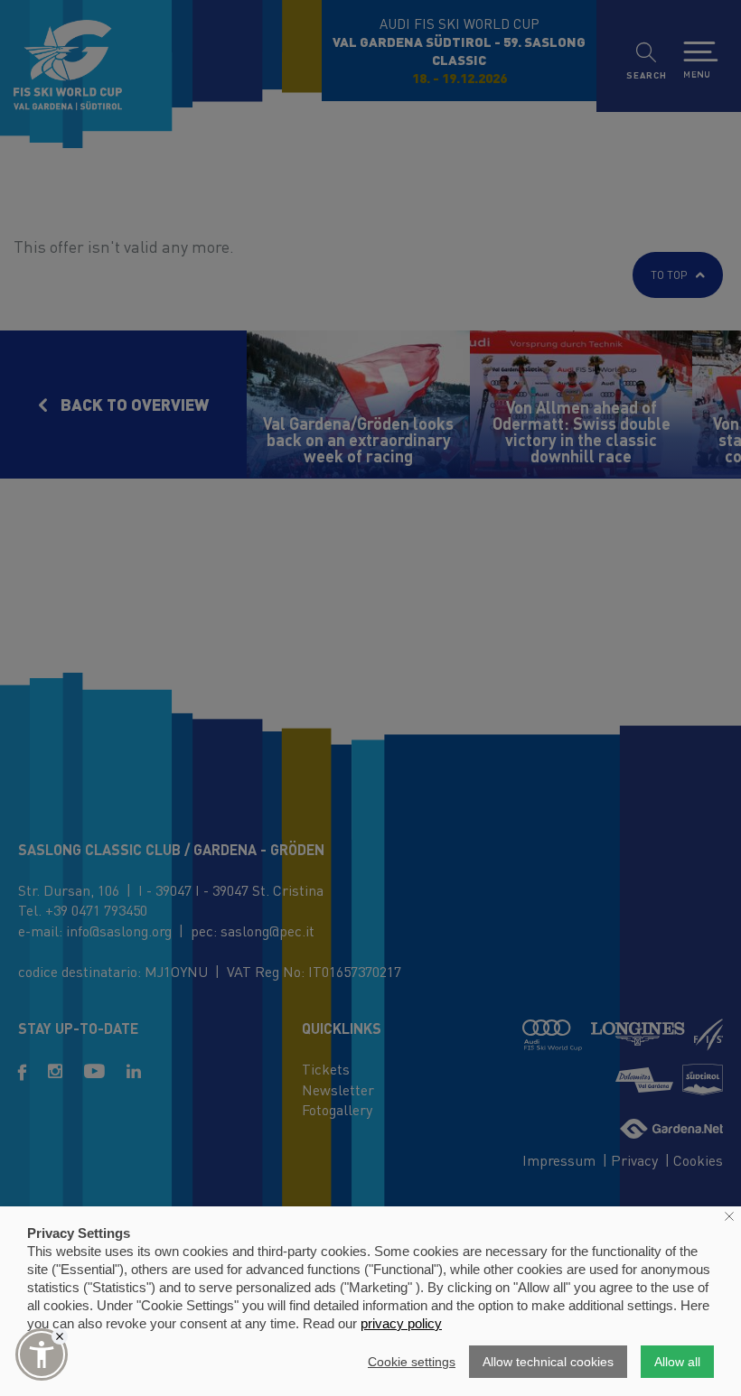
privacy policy (401, 1323)
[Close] (60, 1336)
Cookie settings (411, 1361)
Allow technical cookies (548, 1361)
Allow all (677, 1361)
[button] (41, 1354)
